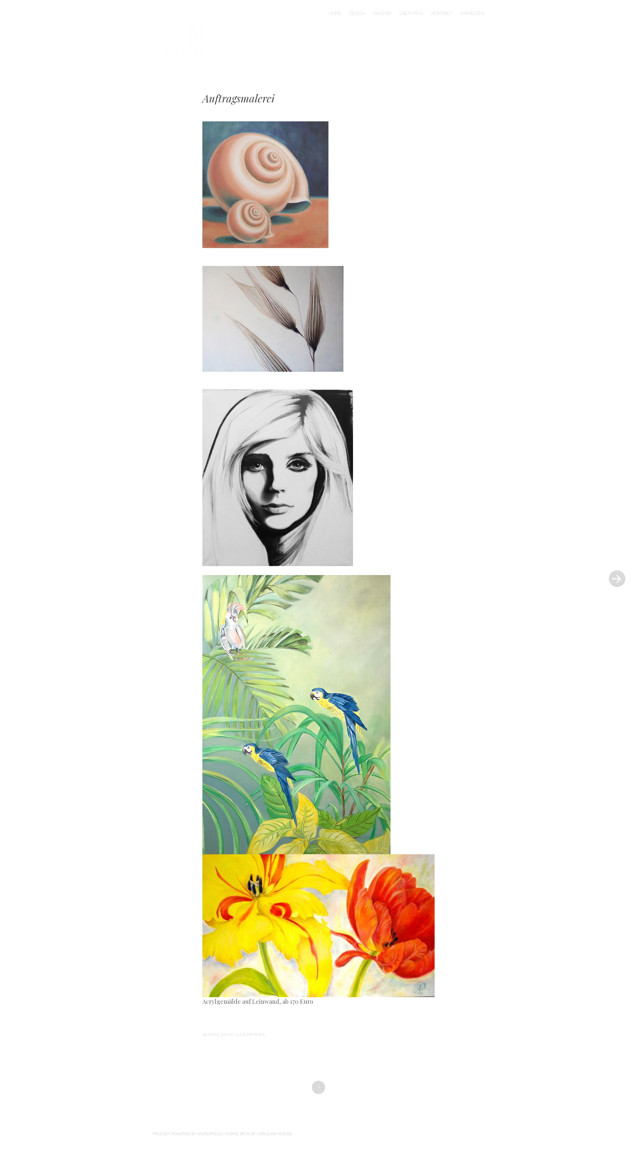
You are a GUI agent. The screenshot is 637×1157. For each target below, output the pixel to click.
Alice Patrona (250, 1034)
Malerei (382, 13)
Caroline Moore (274, 1133)
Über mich (411, 13)
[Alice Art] (181, 34)
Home (334, 13)
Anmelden (472, 13)
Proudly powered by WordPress (187, 1133)
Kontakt (442, 13)
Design (357, 13)
